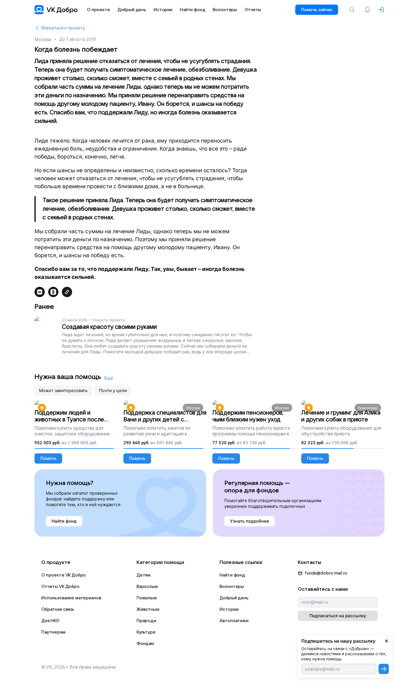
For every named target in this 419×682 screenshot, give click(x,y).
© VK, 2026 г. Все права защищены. (79, 667)
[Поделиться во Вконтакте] (39, 292)
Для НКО (50, 620)
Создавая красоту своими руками (109, 327)
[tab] (63, 390)
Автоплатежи (233, 620)
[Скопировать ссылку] (67, 292)
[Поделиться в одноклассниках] (53, 292)
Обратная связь (57, 609)
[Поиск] (353, 10)
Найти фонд (232, 575)
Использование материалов (71, 598)
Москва (42, 39)
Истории (228, 609)
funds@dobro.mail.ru (326, 573)
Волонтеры (231, 586)
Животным (148, 609)
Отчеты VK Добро (60, 586)
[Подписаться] (384, 669)
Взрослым (147, 586)
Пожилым (147, 598)
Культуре (146, 632)
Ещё (108, 378)
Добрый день (233, 598)
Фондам (145, 643)
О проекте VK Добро (63, 575)
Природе (146, 620)
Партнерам (53, 632)
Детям (143, 575)
